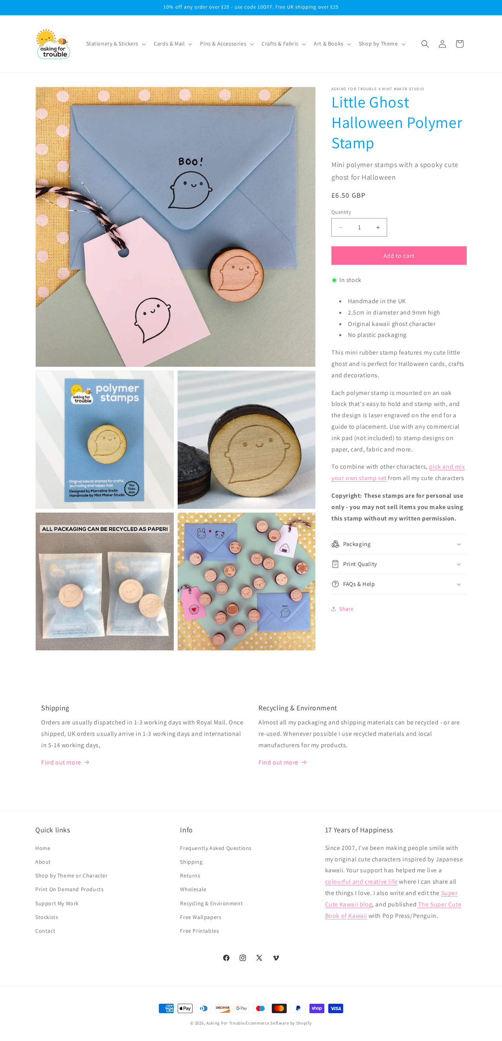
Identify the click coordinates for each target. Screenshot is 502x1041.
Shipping (191, 861)
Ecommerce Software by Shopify (278, 1023)
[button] (115, 43)
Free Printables (199, 930)
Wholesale (193, 889)
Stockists (46, 917)
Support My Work (57, 902)
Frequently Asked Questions (216, 848)
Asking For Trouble (225, 1023)
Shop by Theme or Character (71, 875)
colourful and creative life (361, 881)
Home (42, 848)
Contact (45, 930)
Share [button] (346, 608)
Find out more (61, 762)
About (43, 861)
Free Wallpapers (200, 917)
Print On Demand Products (69, 889)
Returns (190, 875)
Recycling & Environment (211, 902)
